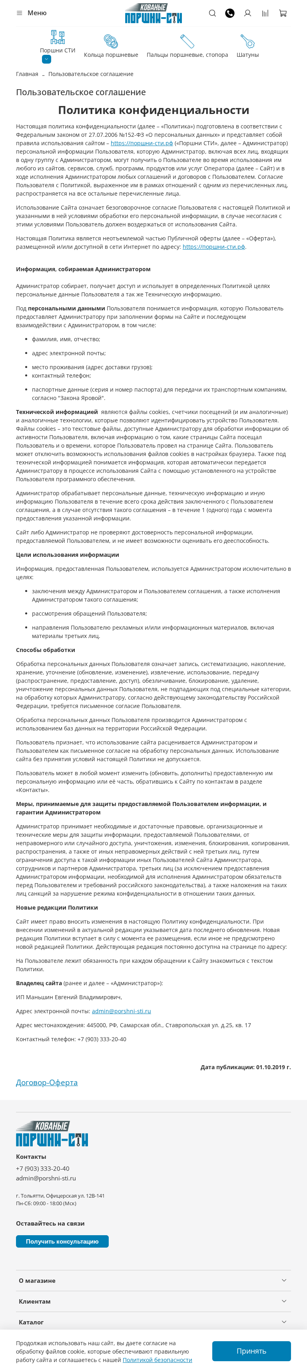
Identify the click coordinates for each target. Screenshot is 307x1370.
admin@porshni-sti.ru (121, 1011)
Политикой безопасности (157, 1360)
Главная (27, 74)
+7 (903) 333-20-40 (43, 1168)
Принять (252, 1351)
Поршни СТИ (58, 50)
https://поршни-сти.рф (142, 143)
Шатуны (248, 54)
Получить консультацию (62, 1241)
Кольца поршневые (111, 54)
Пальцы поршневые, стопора (187, 54)
